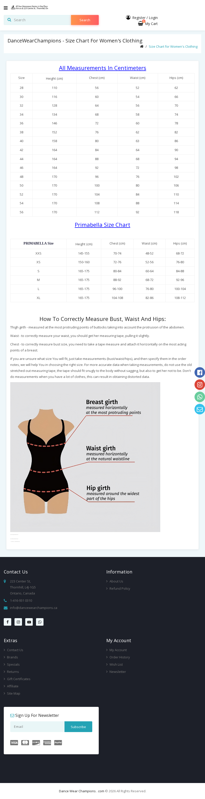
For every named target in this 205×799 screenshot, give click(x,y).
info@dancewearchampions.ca (33, 607)
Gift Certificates (18, 679)
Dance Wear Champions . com (81, 791)
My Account (118, 650)
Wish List (116, 664)
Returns (12, 671)
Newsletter (117, 671)
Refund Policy (119, 588)
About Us (116, 581)
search (85, 20)
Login (153, 17)
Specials (13, 664)
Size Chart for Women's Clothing (173, 46)
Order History (119, 657)
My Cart (150, 23)
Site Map (13, 693)
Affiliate (12, 686)
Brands (12, 657)
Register (139, 17)
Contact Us (14, 650)
